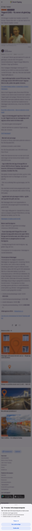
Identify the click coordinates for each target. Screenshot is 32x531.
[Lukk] (16, 505)
